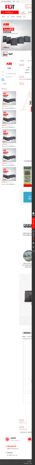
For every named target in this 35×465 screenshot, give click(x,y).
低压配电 (13, 16)
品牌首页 (5, 84)
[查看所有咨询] (31, 432)
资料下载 (29, 60)
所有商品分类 (9, 12)
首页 (23, 12)
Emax (24, 16)
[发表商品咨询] (23, 432)
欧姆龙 (31, 8)
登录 (14, 1)
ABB (8, 16)
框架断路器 (19, 16)
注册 (18, 1)
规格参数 (22, 60)
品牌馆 (30, 12)
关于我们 (29, 461)
